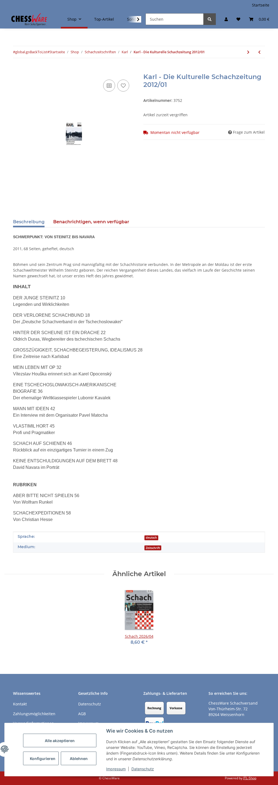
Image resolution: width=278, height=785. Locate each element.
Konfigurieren (42, 758)
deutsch (151, 537)
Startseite (260, 5)
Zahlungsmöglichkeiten (34, 713)
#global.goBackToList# (31, 51)
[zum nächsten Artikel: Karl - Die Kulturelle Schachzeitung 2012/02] (248, 52)
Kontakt (20, 703)
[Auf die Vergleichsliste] (109, 86)
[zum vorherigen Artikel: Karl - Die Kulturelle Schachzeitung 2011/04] (259, 52)
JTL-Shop (249, 778)
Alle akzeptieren (60, 740)
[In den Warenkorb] (17, 70)
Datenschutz (142, 769)
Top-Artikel (104, 19)
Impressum (116, 769)
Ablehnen (79, 758)
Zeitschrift (153, 548)
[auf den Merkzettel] (123, 86)
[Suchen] (209, 19)
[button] (226, 19)
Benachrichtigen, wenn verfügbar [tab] (91, 221)
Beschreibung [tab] (29, 221)
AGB (82, 713)
